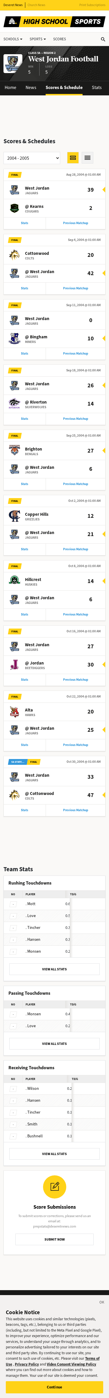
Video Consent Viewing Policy (71, 1364)
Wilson (32, 1088)
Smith (31, 1124)
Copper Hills (37, 514)
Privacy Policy (27, 1364)
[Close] (102, 1303)
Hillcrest (33, 579)
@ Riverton (36, 402)
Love (31, 915)
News (31, 87)
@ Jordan (34, 663)
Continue (54, 1387)
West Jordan (37, 188)
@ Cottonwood (39, 793)
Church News (36, 5)
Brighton (33, 449)
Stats (97, 87)
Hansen (33, 939)
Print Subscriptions (92, 5)
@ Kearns (34, 206)
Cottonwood (37, 253)
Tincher (33, 927)
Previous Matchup (75, 223)
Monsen (33, 951)
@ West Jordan (39, 272)
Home (10, 87)
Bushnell (34, 1136)
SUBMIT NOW (54, 1239)
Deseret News (13, 5)
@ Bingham (36, 337)
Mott (30, 904)
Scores (59, 39)
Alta (29, 710)
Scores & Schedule (64, 87)
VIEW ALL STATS (54, 969)
